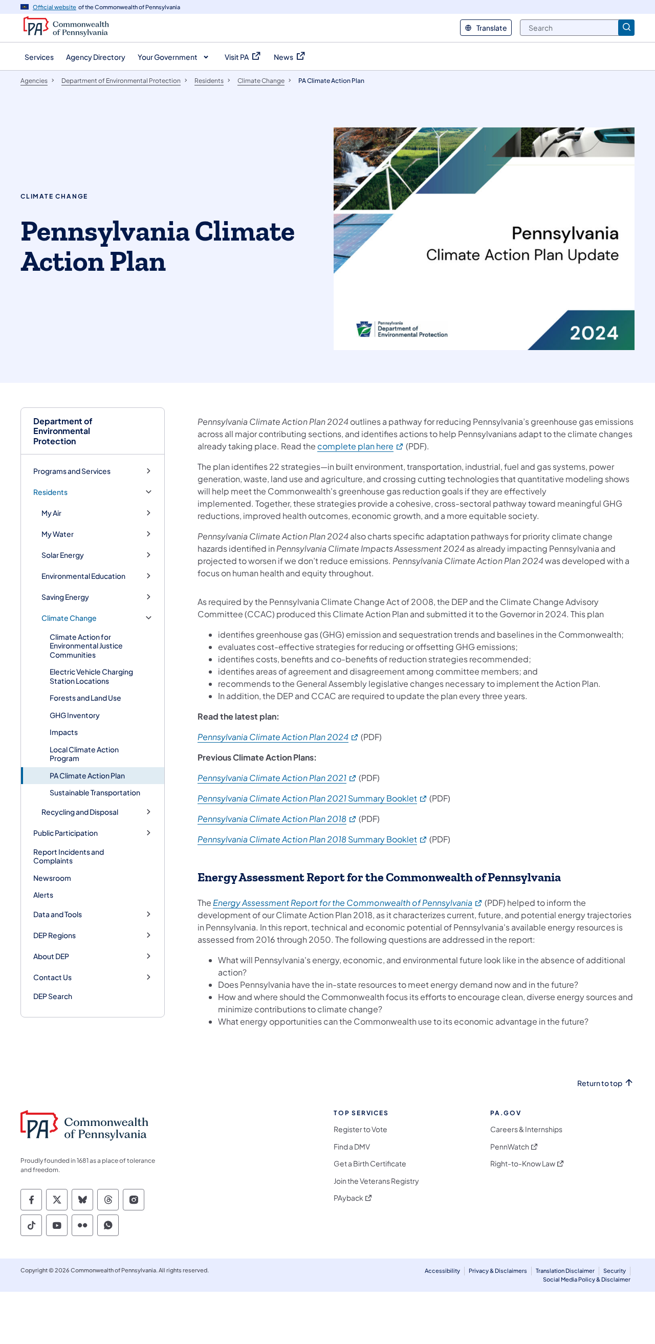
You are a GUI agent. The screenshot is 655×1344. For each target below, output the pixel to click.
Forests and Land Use (85, 697)
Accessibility (442, 1270)
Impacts (64, 731)
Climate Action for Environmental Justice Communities (86, 645)
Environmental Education (83, 576)
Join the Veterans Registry (376, 1181)
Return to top (599, 1083)
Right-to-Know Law (522, 1163)
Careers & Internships (526, 1129)
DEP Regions (54, 935)
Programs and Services (72, 471)
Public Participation (65, 833)
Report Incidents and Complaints (68, 856)
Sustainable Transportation (95, 792)
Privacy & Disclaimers (498, 1270)
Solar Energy (62, 555)
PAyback (348, 1198)
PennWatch (509, 1146)
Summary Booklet (313, 798)
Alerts (43, 894)
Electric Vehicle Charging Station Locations (91, 676)
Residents (50, 492)
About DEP (51, 956)
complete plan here (360, 446)
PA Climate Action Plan (87, 775)
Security (614, 1270)
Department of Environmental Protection (63, 431)
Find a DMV (352, 1146)
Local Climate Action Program (84, 754)
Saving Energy (65, 597)
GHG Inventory (75, 715)
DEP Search (52, 996)
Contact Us (52, 977)
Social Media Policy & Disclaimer (586, 1279)
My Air (51, 513)
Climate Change (69, 618)
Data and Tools (57, 914)
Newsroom (52, 877)
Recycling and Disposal (79, 812)
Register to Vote (360, 1129)
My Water (57, 534)
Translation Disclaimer (565, 1270)
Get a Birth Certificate (370, 1163)
